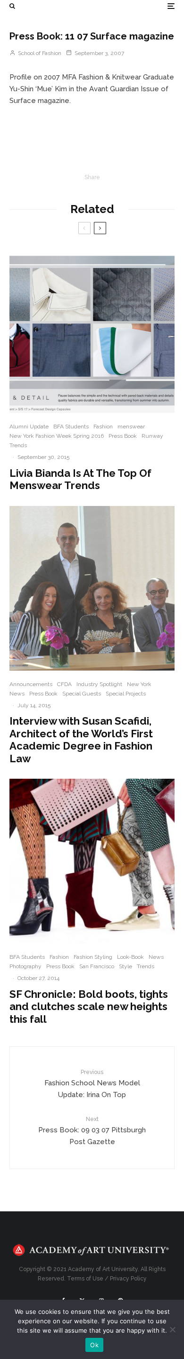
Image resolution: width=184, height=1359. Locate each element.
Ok (94, 1345)
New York (139, 684)
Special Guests (81, 693)
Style (125, 966)
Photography (25, 966)
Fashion (103, 426)
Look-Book (130, 957)
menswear (131, 426)
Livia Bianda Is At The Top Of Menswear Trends (80, 479)
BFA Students (71, 426)
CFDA (64, 684)
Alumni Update (29, 426)
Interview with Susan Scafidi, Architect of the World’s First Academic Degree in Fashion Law (81, 739)
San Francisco (96, 966)
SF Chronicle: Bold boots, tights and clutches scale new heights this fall (88, 1006)
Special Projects (126, 693)
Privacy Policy (128, 1278)
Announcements (30, 684)
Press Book (123, 436)
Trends (18, 445)
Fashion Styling (93, 957)
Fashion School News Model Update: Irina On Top (92, 1084)
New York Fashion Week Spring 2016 (56, 436)
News (17, 693)
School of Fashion (39, 53)
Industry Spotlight (99, 684)
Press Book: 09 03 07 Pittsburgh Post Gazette (92, 1131)
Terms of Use (85, 1278)
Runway (152, 436)
